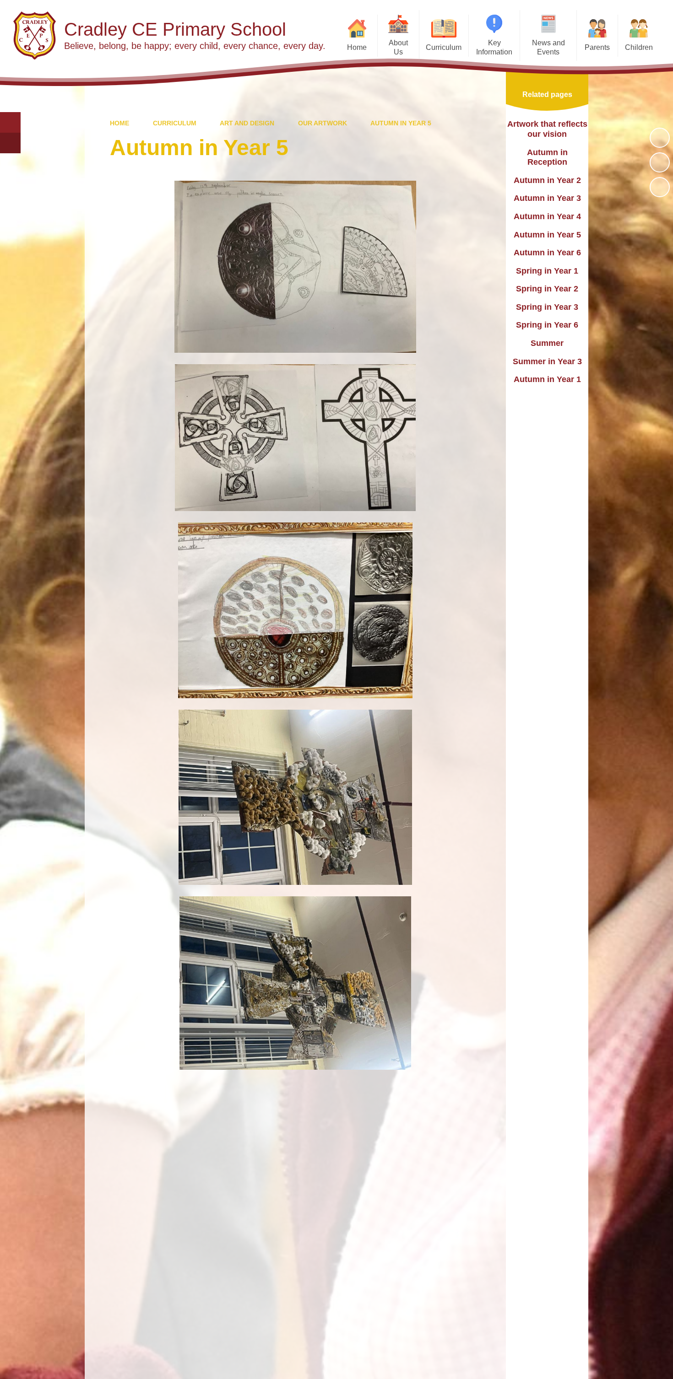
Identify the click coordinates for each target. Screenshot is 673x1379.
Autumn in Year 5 (400, 123)
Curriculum (174, 123)
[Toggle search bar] (10, 122)
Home (119, 123)
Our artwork (322, 123)
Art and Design (247, 123)
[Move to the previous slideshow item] (660, 162)
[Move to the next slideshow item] (660, 187)
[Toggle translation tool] (10, 143)
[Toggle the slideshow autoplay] (660, 138)
